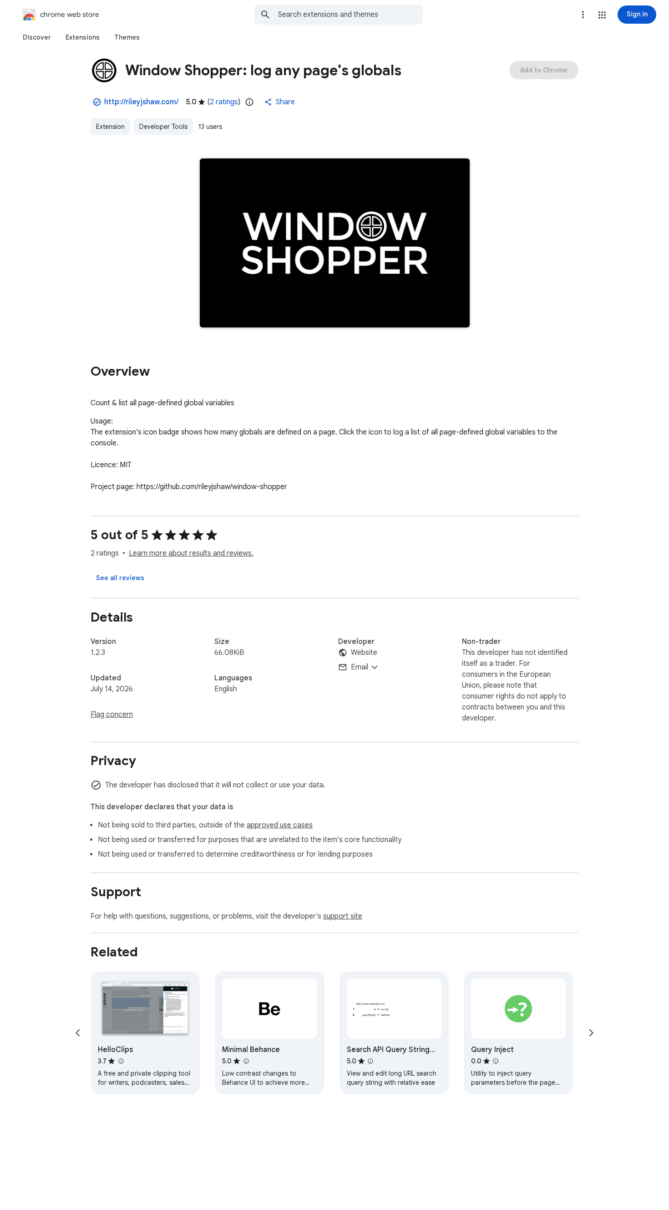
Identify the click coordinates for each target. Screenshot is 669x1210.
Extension (110, 127)
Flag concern (112, 714)
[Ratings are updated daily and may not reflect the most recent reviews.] (249, 102)
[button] (602, 15)
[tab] (36, 37)
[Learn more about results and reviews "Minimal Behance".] (246, 1061)
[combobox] (350, 14)
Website (364, 652)
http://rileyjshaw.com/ (141, 102)
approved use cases (280, 825)
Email (359, 667)
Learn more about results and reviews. (191, 553)
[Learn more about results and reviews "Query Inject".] (496, 1061)
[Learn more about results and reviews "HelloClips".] (121, 1061)
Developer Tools (163, 127)
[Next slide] (591, 1033)
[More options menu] (583, 14)
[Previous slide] (78, 1033)
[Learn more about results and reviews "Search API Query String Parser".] (370, 1061)
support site (342, 916)
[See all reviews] (120, 578)
